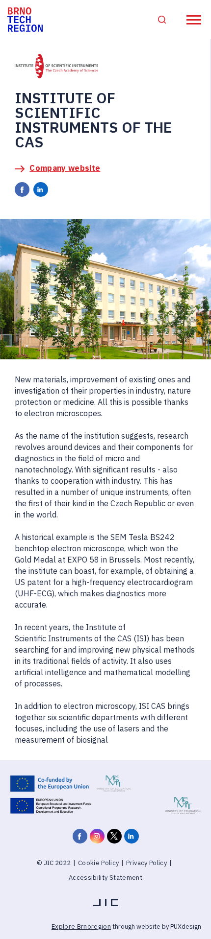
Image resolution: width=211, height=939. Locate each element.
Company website (64, 168)
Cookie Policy (98, 863)
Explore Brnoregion (81, 926)
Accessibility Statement (105, 877)
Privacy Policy (146, 863)
